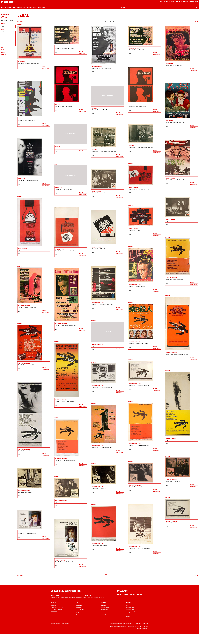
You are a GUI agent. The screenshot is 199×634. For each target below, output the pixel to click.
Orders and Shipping (131, 607)
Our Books (78, 614)
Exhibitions (79, 611)
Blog (161, 1)
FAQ (127, 605)
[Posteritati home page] (8, 2)
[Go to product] (33, 42)
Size (2, 47)
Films (14, 7)
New (2, 7)
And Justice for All (23, 532)
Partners (19, 7)
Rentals (103, 613)
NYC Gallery (79, 605)
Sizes (34, 7)
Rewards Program (130, 609)
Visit (177, 1)
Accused (57, 104)
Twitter (126, 595)
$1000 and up (5, 44)
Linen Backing (104, 609)
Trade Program (104, 611)
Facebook (132, 595)
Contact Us (54, 611)
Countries (29, 7)
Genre (3, 49)
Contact (128, 616)
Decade (3, 52)
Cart (196, 1)
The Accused (169, 63)
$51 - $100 (4, 34)
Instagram (120, 595)
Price (2, 30)
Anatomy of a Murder (171, 278)
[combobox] (159, 8)
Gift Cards (172, 1)
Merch (166, 1)
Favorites (191, 1)
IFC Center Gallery (80, 609)
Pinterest (139, 595)
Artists (39, 7)
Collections (8, 7)
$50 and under (5, 32)
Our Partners (79, 613)
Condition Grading (130, 611)
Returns (128, 614)
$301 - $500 (5, 40)
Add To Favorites (45, 68)
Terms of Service (135, 623)
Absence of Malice (60, 47)
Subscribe (88, 595)
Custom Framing (105, 607)
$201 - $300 (5, 38)
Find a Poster (104, 605)
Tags (24, 7)
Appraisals (103, 614)
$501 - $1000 (5, 42)
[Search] (197, 8)
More (43, 7)
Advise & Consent (170, 178)
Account (185, 1)
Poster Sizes (129, 613)
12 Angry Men (21, 61)
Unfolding (78, 607)
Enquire (44, 66)
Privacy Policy (144, 623)
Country (3, 54)
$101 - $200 (5, 36)
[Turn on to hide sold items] (2, 17)
